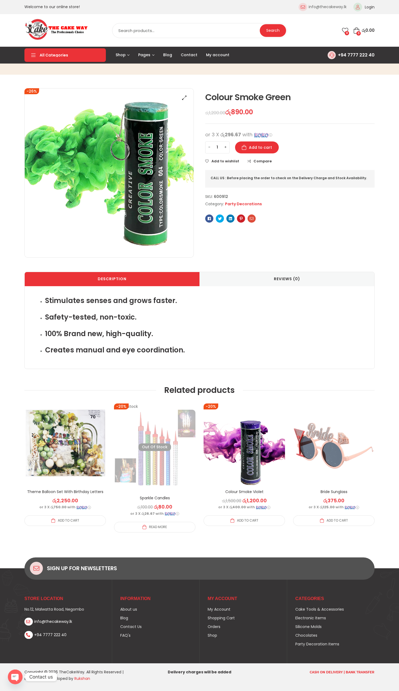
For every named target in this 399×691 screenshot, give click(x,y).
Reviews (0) (287, 279)
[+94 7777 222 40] (332, 55)
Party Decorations (243, 204)
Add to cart (260, 147)
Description (112, 279)
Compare (263, 161)
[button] (184, 97)
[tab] (112, 279)
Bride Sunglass (334, 491)
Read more (158, 527)
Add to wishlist (225, 161)
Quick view (65, 450)
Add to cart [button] (68, 520)
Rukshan (82, 678)
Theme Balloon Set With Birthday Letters (65, 491)
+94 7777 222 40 (356, 55)
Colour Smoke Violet (244, 491)
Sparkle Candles (155, 498)
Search (273, 30)
